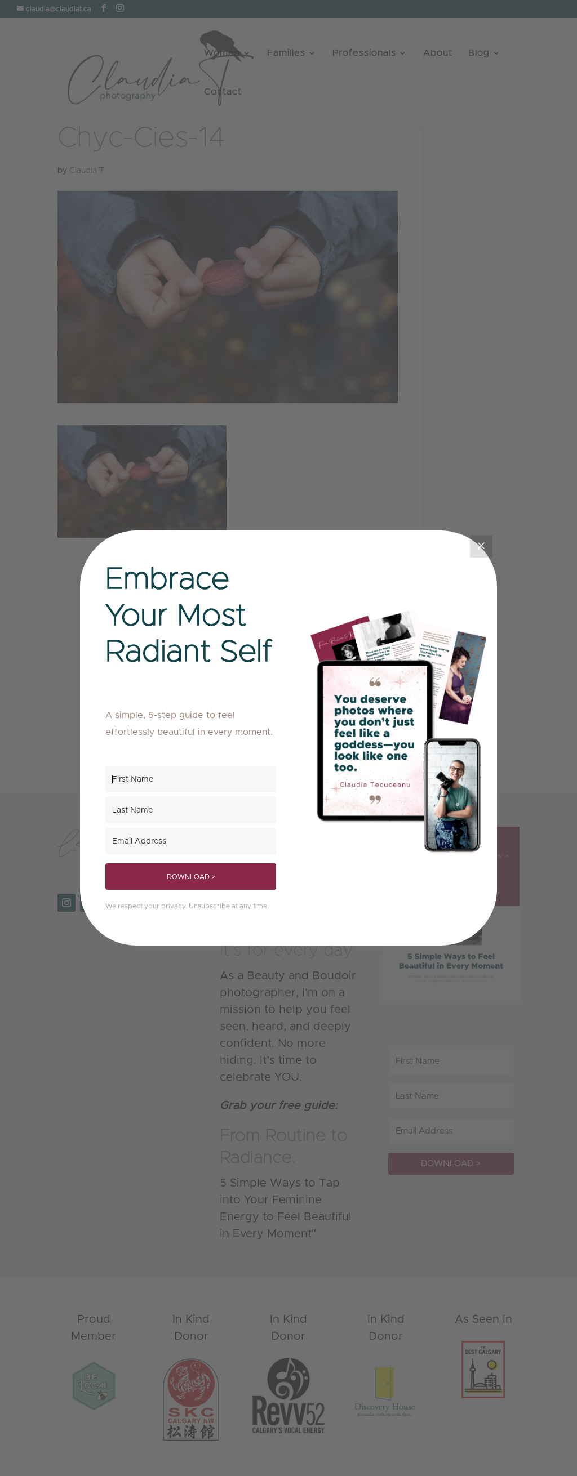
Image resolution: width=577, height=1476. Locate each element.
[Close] (481, 546)
